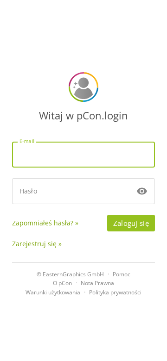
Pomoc (121, 274)
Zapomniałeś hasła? (42, 222)
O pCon (62, 283)
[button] (142, 191)
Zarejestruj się (34, 243)
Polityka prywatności (115, 292)
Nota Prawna (97, 283)
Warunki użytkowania (53, 292)
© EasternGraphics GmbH (70, 274)
